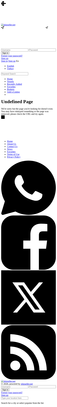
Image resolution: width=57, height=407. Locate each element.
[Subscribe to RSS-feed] (28, 378)
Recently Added (14, 84)
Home (10, 79)
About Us (11, 144)
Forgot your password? (12, 56)
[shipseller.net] (8, 25)
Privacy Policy (13, 157)
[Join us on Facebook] (28, 269)
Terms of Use (13, 154)
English (10, 66)
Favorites (11, 86)
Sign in (4, 61)
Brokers (10, 89)
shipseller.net (27, 384)
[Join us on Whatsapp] (28, 214)
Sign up (4, 58)
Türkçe (10, 68)
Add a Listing (13, 92)
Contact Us (12, 146)
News (9, 149)
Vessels (10, 81)
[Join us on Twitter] (28, 324)
